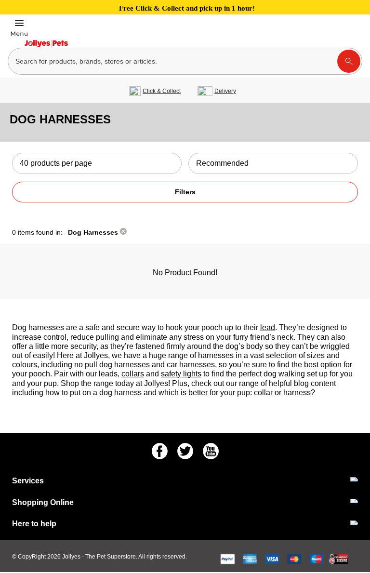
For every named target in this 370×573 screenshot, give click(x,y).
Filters (185, 192)
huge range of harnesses (191, 355)
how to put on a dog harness (94, 392)
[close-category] (123, 232)
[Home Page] (46, 44)
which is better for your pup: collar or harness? (237, 392)
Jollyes (72, 556)
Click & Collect (162, 91)
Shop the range (88, 383)
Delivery (225, 91)
